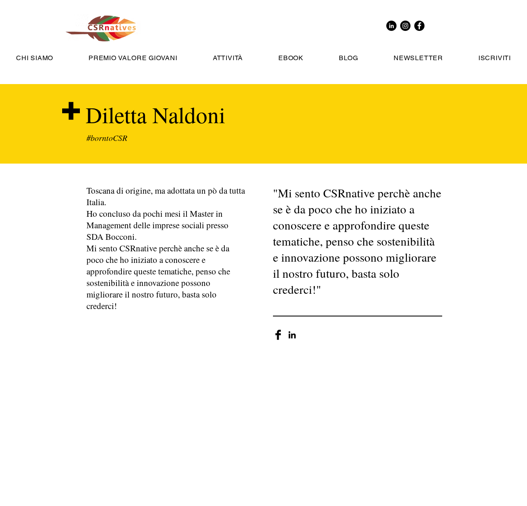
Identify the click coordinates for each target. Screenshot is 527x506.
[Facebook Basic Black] (278, 335)
